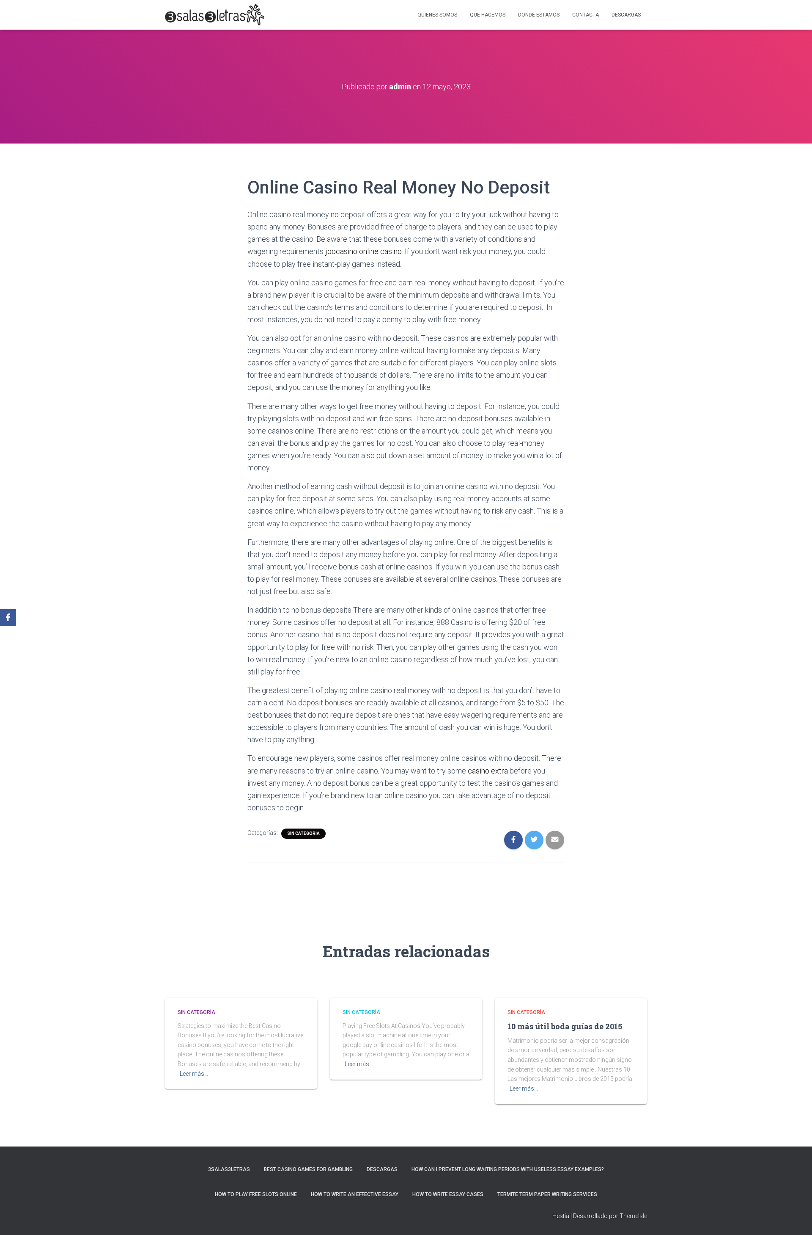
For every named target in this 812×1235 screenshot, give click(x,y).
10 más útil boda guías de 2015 (565, 1026)
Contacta (585, 15)
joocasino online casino (363, 251)
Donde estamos (539, 15)
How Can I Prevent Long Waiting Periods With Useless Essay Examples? (507, 1169)
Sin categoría (303, 833)
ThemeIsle (633, 1216)
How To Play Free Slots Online (256, 1194)
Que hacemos (487, 15)
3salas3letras (229, 1169)
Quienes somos (437, 15)
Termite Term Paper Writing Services (547, 1194)
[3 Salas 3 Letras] (215, 14)
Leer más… (194, 1073)
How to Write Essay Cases (447, 1194)
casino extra (488, 770)
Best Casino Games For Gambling (308, 1169)
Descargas (626, 15)
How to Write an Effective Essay (354, 1194)
